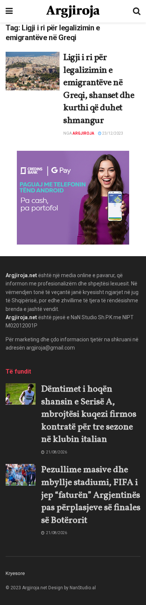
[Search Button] (136, 11)
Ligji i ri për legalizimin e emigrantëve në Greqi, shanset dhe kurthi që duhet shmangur (98, 89)
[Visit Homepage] (73, 11)
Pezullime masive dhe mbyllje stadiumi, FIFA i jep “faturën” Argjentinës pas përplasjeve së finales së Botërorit (90, 495)
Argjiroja (83, 133)
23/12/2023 (112, 133)
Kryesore (15, 573)
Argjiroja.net (21, 275)
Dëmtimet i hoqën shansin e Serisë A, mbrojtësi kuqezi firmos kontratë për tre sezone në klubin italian (88, 414)
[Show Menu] (9, 11)
